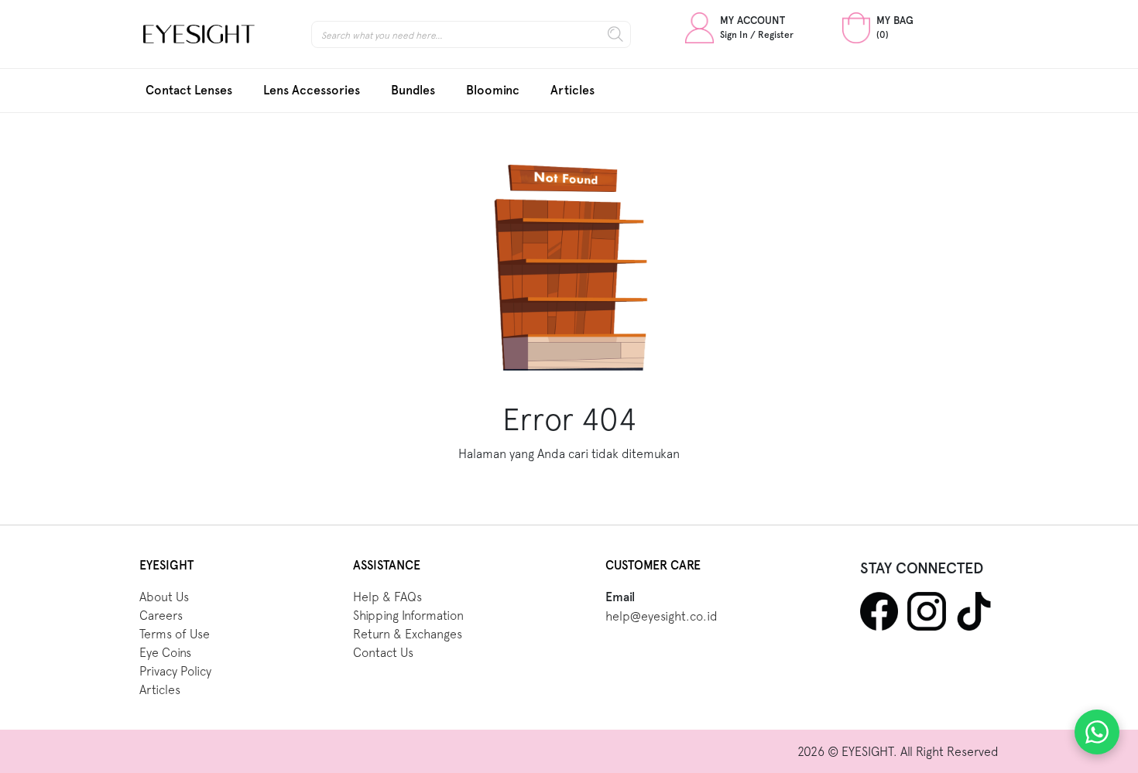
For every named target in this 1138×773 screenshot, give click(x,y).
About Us (164, 597)
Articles (572, 90)
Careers (161, 615)
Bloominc (492, 90)
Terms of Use (174, 634)
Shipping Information (408, 615)
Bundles (413, 90)
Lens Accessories (311, 90)
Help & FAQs (387, 597)
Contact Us (383, 652)
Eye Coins (165, 652)
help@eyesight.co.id (661, 616)
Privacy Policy (175, 671)
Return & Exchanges (407, 634)
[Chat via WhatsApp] (1097, 732)
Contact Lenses (189, 90)
